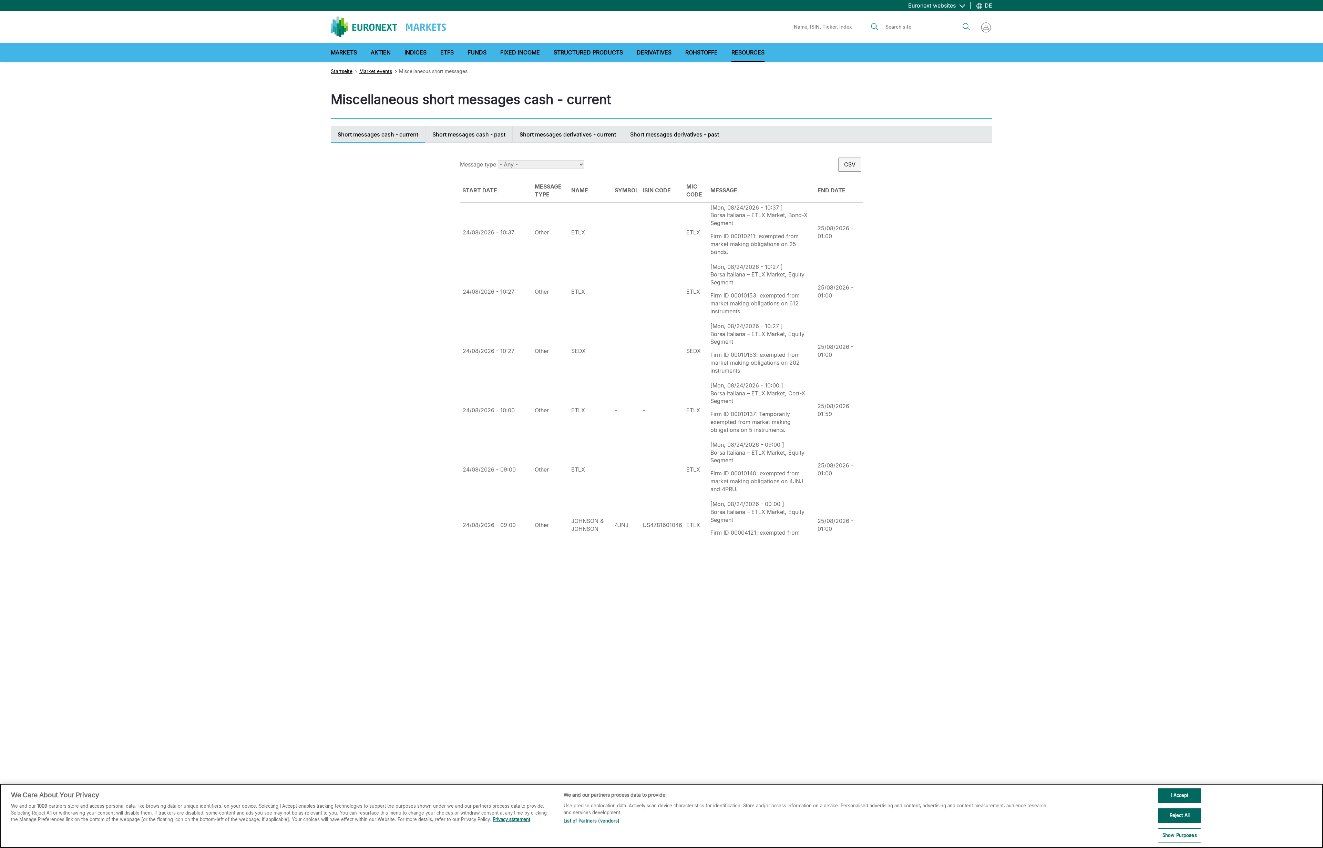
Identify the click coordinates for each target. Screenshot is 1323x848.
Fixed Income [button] (520, 52)
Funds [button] (477, 52)
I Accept (1179, 795)
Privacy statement (511, 819)
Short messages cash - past (468, 134)
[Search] (875, 27)
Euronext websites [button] (932, 5)
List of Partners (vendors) (591, 821)
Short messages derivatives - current (568, 134)
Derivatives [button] (654, 52)
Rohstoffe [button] (701, 52)
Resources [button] (748, 52)
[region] (661, 816)
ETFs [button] (447, 52)
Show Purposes (1179, 835)
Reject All (1180, 815)
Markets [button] (344, 52)
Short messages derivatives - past (674, 134)
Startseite (341, 71)
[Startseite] (388, 27)
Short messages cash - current (378, 134)
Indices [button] (415, 52)
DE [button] (987, 5)
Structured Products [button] (588, 52)
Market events (375, 71)
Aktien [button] (381, 52)
